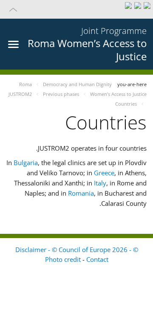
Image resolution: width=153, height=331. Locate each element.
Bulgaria (26, 162)
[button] (76, 9)
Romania (81, 193)
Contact (97, 259)
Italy (100, 183)
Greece (104, 172)
